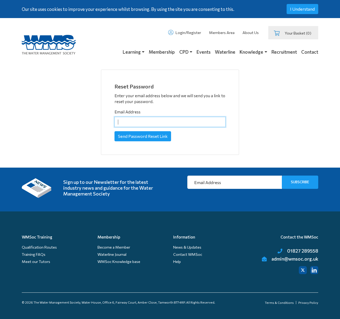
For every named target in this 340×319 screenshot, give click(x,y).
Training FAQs (33, 254)
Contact (309, 52)
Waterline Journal (111, 254)
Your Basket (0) (297, 33)
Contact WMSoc (187, 254)
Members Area (222, 32)
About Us (251, 32)
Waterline (225, 52)
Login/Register (188, 32)
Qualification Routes (39, 247)
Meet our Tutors (36, 261)
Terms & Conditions (279, 302)
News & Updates (187, 247)
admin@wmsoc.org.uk (294, 259)
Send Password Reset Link (143, 136)
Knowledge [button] (251, 52)
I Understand (302, 8)
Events (204, 52)
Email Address (127, 111)
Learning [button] (132, 52)
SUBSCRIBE (300, 182)
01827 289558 (302, 251)
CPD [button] (184, 52)
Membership (162, 52)
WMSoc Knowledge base (118, 261)
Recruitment (284, 52)
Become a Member (113, 247)
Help (177, 261)
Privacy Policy (308, 302)
